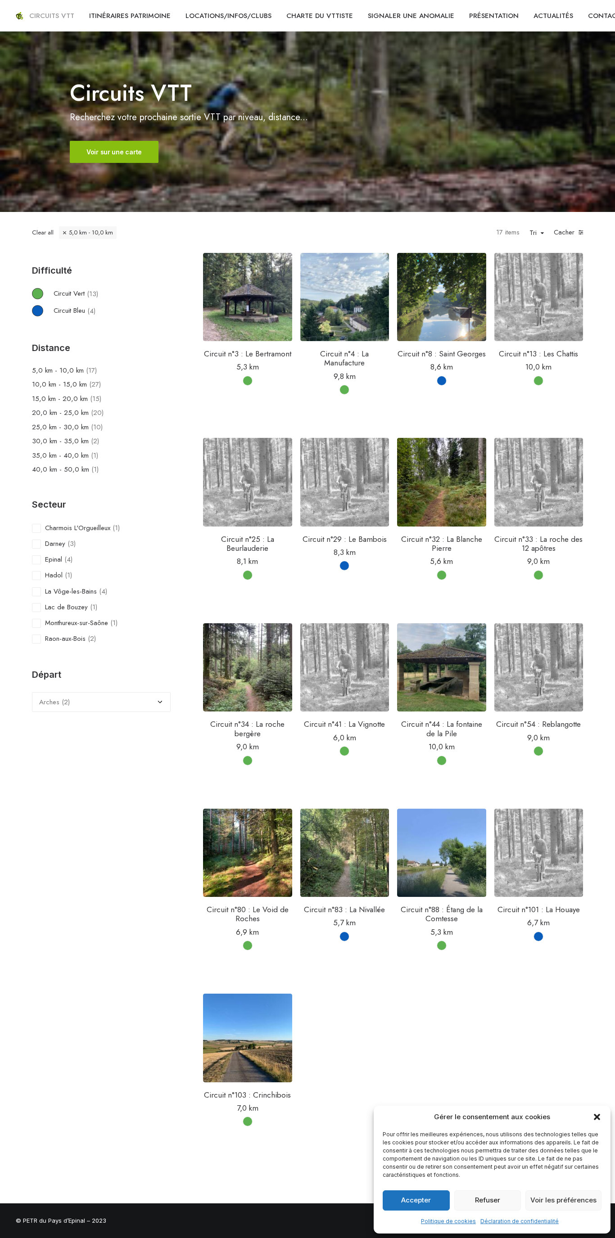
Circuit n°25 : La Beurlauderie (247, 544)
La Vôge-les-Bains (71, 591)
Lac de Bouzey (66, 607)
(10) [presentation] (97, 427)
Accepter (416, 1200)
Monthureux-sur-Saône (76, 623)
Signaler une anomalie (411, 16)
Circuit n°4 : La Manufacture (344, 358)
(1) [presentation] (94, 455)
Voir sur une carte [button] (114, 152)
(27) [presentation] (95, 384)
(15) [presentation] (95, 399)
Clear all (43, 232)
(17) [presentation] (91, 370)
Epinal (53, 559)
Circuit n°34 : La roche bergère (247, 728)
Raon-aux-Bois (65, 639)
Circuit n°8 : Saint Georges (442, 353)
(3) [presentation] (72, 544)
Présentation (494, 16)
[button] (596, 1116)
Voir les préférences (563, 1200)
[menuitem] (52, 16)
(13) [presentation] (92, 293)
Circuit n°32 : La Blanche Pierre (441, 544)
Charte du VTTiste (319, 16)
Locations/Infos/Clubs (228, 16)
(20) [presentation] (97, 413)
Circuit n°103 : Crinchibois (247, 1094)
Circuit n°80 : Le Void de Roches (248, 914)
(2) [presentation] (95, 441)
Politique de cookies (448, 1221)
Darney (55, 544)
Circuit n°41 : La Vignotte (344, 724)
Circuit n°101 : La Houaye (538, 909)
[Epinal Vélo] (19, 15)
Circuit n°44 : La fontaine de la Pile (441, 728)
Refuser (487, 1200)
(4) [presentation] (91, 310)
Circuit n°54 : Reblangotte (538, 724)
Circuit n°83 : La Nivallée (344, 909)
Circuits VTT (51, 16)
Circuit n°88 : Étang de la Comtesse (442, 914)
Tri (533, 233)
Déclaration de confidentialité (519, 1221)
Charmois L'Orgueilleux (77, 528)
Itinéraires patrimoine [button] (130, 16)
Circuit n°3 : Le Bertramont (247, 353)
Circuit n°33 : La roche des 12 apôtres (538, 544)
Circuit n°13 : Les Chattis (538, 353)
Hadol (54, 575)
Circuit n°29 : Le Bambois (345, 539)
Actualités (553, 16)
